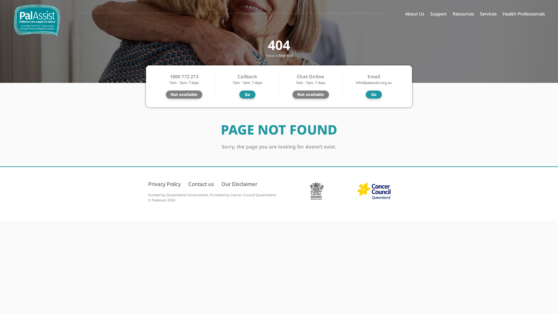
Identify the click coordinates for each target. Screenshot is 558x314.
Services (488, 14)
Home (269, 56)
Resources (463, 14)
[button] (184, 94)
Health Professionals (524, 14)
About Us (414, 14)
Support (438, 14)
